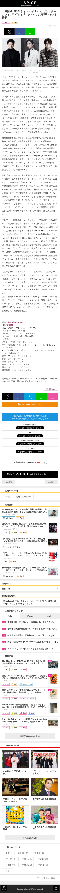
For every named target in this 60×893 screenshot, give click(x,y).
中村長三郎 (43, 864)
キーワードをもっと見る (46, 877)
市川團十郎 (23, 853)
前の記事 (9, 482)
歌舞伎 (9, 853)
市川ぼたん (10, 859)
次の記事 (51, 482)
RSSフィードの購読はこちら (31, 404)
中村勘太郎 (27, 864)
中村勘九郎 (43, 859)
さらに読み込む (30, 837)
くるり (9, 870)
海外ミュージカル (24, 496)
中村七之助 (27, 859)
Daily (10, 616)
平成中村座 (10, 864)
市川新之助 (39, 853)
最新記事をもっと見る (30, 736)
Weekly (30, 616)
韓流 (8, 496)
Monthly (49, 616)
